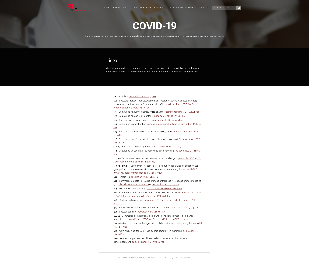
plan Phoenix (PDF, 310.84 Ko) (134, 184)
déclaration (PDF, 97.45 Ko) (165, 184)
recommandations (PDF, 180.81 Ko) (181, 112)
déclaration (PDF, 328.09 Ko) (158, 200)
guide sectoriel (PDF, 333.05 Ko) (169, 116)
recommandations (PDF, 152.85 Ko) (137, 161)
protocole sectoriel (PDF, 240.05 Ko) (165, 120)
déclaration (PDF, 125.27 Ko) (142, 96)
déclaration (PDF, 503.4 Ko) (184, 207)
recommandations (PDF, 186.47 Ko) (131, 107)
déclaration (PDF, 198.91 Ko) (151, 211)
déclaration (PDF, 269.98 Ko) (145, 177)
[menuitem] (108, 8)
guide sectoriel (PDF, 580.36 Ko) (148, 242)
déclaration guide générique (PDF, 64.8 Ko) (148, 196)
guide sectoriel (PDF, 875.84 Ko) (182, 104)
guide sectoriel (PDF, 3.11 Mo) (166, 146)
